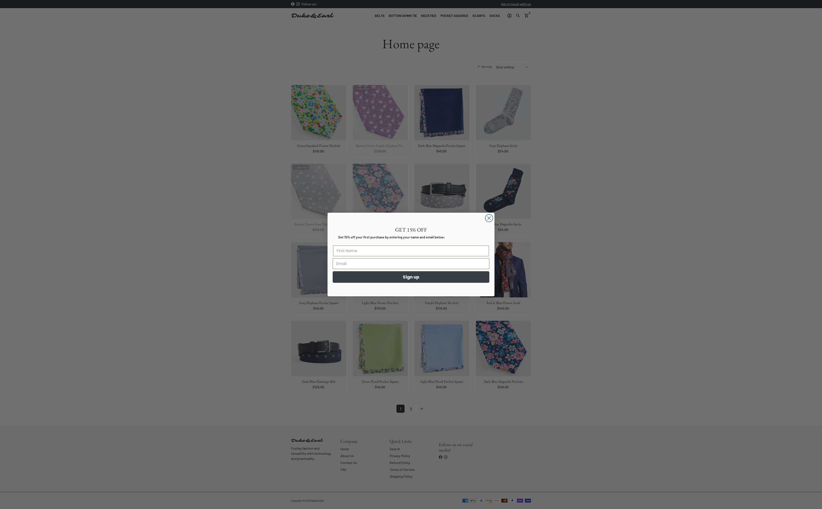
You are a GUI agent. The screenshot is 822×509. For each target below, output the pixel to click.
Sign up (411, 277)
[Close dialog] (489, 218)
